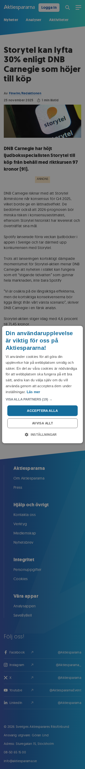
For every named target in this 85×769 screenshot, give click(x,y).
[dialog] (42, 384)
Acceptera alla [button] (42, 411)
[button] (42, 399)
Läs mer (33, 392)
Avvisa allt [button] (42, 423)
